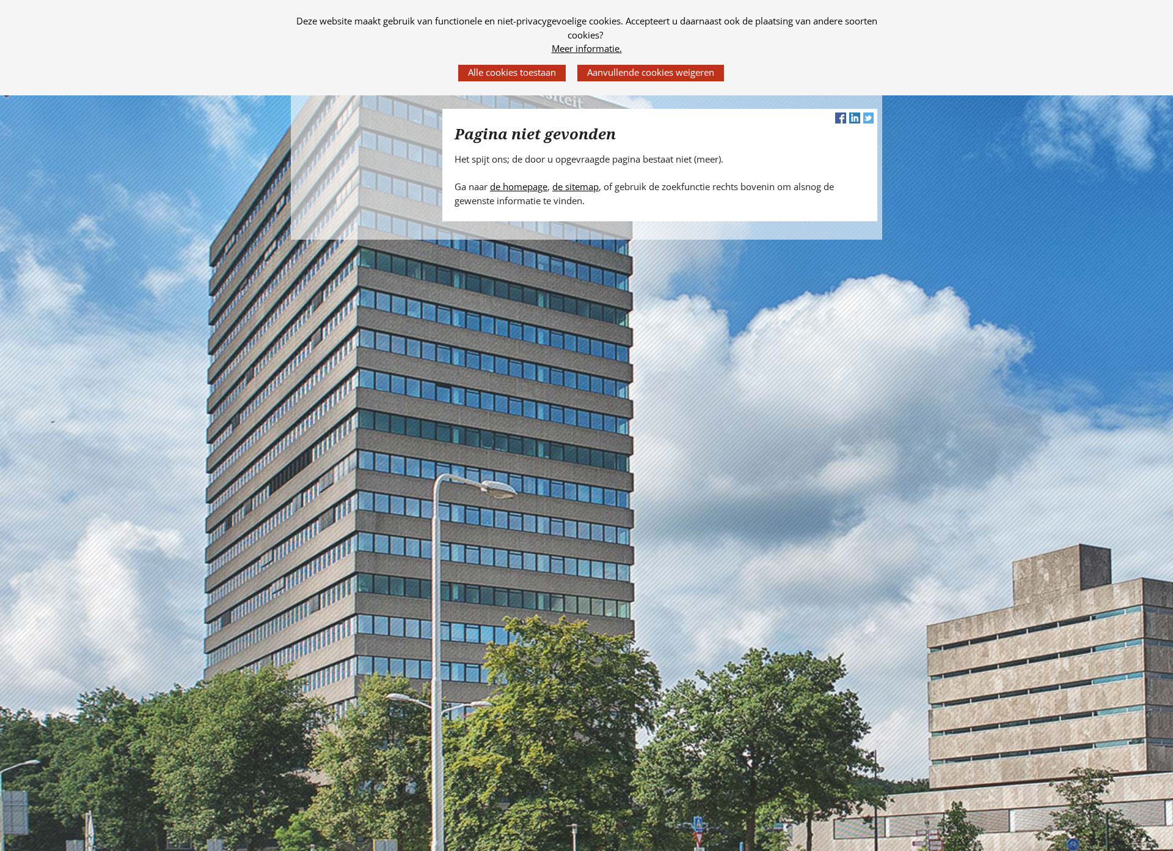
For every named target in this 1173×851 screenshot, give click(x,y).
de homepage (518, 186)
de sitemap (575, 186)
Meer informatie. (587, 48)
